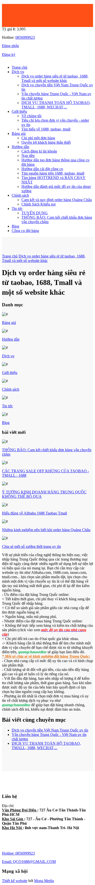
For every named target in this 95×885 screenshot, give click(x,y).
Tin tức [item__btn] (17, 208)
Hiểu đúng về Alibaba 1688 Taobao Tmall (34, 513)
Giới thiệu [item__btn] (19, 111)
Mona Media (44, 881)
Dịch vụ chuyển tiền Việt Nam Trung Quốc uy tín (50, 730)
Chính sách (10, 389)
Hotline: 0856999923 (18, 853)
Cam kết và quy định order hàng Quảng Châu (56, 200)
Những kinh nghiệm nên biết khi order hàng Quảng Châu (46, 530)
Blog (15, 226)
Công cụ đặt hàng (25, 231)
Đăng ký (8, 54)
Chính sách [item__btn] (20, 195)
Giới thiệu (9, 373)
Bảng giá (9, 323)
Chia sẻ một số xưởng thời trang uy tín (31, 546)
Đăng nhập (10, 46)
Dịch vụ (8, 356)
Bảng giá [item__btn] (19, 133)
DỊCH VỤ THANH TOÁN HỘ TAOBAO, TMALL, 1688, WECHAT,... (56, 105)
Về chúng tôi (31, 116)
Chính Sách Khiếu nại (38, 204)
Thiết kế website (14, 881)
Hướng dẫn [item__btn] (20, 147)
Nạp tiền (28, 156)
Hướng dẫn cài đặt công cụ (42, 169)
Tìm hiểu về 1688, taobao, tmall (45, 129)
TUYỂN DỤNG (34, 213)
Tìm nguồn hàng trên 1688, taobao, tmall (52, 173)
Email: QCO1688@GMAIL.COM (29, 861)
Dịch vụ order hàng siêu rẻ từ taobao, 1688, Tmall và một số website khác (54, 78)
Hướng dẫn (10, 339)
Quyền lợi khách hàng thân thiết (46, 142)
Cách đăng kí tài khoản (39, 151)
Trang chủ (19, 67)
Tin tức (7, 406)
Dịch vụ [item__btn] (18, 72)
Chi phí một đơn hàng (38, 138)
